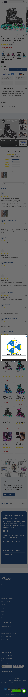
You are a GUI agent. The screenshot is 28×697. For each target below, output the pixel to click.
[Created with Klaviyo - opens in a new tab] (14, 361)
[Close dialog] (26, 335)
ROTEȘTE (14, 359)
